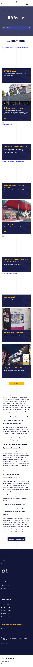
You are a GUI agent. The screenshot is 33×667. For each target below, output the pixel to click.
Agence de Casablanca (7, 616)
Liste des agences (6, 599)
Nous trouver (4, 563)
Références (10, 10)
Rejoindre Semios (5, 592)
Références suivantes (16, 383)
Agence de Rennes (6, 610)
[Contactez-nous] (3, 4)
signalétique (15, 401)
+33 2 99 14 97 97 (5, 567)
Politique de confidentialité (7, 658)
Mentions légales (5, 661)
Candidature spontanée (7, 588)
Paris (19, 457)
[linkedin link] (3, 571)
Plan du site (4, 663)
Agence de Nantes (5, 607)
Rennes (24, 457)
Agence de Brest (5, 604)
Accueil (3, 10)
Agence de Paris (5, 613)
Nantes (15, 457)
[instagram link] (7, 571)
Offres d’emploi (5, 585)
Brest (11, 457)
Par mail (3, 560)
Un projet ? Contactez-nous (16, 539)
